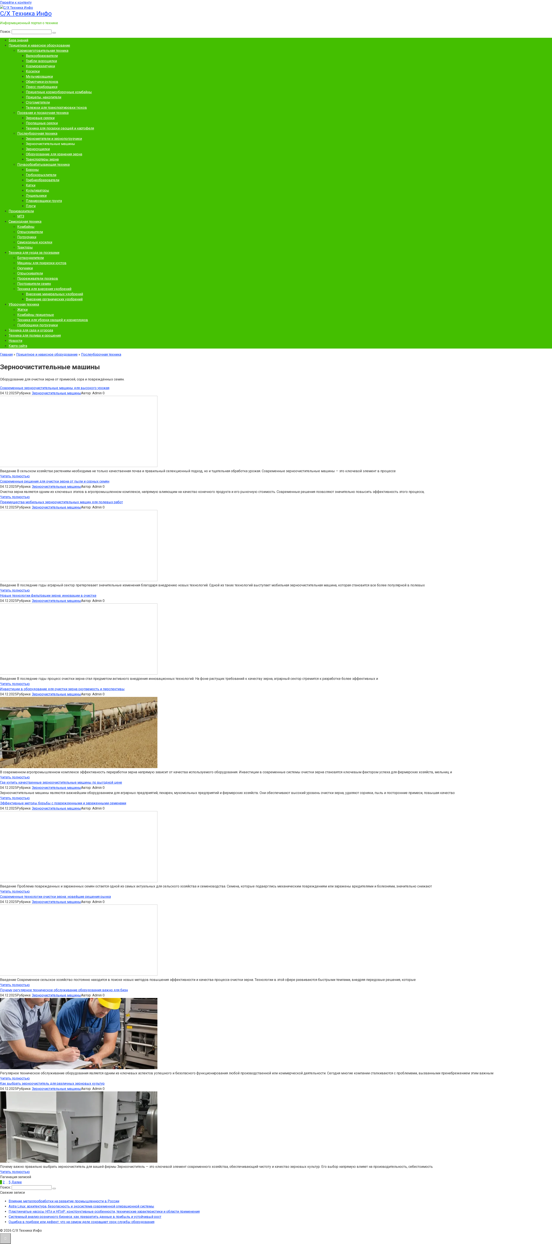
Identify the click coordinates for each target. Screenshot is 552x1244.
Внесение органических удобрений (54, 299)
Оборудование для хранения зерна (54, 154)
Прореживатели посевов (37, 278)
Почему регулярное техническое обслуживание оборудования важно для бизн (64, 990)
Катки (30, 185)
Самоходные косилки (34, 242)
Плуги (31, 206)
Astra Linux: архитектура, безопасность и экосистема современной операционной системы (81, 1206)
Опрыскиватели (30, 232)
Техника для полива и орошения (35, 335)
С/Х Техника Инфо (26, 13)
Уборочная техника (24, 304)
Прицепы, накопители (43, 97)
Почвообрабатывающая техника (43, 165)
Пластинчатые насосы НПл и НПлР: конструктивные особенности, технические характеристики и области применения (104, 1211)
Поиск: (6, 32)
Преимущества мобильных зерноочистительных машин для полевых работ (61, 502)
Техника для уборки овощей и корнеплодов (52, 320)
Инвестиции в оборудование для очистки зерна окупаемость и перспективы (62, 689)
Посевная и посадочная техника (43, 113)
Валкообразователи (42, 56)
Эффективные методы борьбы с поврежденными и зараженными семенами (63, 803)
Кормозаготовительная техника (42, 51)
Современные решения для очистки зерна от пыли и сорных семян (54, 481)
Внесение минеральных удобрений (54, 294)
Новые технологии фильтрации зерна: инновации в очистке (48, 596)
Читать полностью (15, 476)
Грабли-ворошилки (41, 61)
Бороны (32, 170)
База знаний (18, 40)
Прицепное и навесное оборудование (39, 45)
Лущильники (36, 196)
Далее (16, 1182)
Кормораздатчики (40, 66)
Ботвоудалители (30, 258)
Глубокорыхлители (41, 175)
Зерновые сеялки (40, 118)
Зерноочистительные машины (56, 393)
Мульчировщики (39, 76)
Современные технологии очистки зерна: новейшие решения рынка (55, 897)
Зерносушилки (38, 149)
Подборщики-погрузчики (37, 325)
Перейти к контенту (16, 2)
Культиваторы (37, 190)
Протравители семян (34, 284)
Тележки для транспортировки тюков (56, 108)
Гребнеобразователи (42, 180)
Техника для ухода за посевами (34, 253)
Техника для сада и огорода (31, 330)
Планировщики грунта (44, 201)
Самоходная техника (25, 221)
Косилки (33, 71)
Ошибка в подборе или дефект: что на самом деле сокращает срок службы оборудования (81, 1222)
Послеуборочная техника (37, 133)
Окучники (25, 268)
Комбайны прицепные (35, 315)
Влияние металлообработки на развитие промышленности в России (64, 1201)
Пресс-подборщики (41, 87)
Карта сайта (18, 346)
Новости (15, 341)
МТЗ (20, 216)
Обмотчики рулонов (42, 82)
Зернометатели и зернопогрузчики (54, 139)
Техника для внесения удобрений (44, 289)
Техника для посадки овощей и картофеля (60, 128)
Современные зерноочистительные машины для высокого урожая (54, 388)
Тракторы (25, 247)
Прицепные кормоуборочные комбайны (59, 92)
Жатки (22, 310)
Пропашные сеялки (42, 123)
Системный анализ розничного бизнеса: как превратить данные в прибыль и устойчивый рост (85, 1217)
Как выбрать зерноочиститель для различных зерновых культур (52, 1083)
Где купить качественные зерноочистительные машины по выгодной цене (61, 782)
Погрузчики (26, 237)
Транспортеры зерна (42, 159)
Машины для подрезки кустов (41, 263)
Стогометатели (38, 102)
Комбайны (25, 227)
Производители (21, 211)
